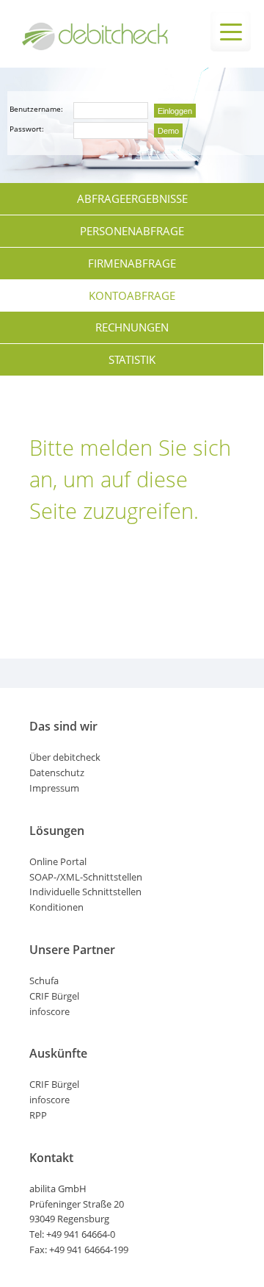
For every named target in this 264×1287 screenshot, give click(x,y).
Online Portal (58, 861)
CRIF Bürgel (54, 996)
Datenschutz (56, 772)
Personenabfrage (132, 230)
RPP (38, 1115)
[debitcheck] (95, 48)
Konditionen (56, 907)
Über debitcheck (64, 757)
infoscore (49, 1011)
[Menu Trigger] (230, 31)
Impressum (54, 788)
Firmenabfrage (132, 263)
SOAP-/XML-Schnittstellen (85, 876)
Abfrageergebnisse (132, 198)
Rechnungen (132, 327)
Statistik (132, 359)
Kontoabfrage (132, 295)
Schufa (44, 980)
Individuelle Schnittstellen (85, 891)
